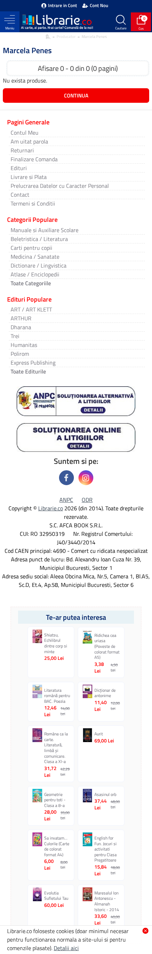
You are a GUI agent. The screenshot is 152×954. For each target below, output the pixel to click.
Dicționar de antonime (105, 693)
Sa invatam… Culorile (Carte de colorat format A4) (56, 846)
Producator (66, 36)
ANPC (66, 499)
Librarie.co (50, 508)
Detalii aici (66, 948)
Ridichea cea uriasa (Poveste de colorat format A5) (106, 646)
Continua (76, 95)
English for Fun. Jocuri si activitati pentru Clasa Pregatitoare (105, 849)
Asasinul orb (105, 794)
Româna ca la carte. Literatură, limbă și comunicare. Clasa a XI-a (56, 747)
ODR (87, 499)
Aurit (98, 734)
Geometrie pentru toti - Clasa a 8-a (54, 800)
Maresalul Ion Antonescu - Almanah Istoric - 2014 (106, 901)
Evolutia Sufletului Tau (56, 895)
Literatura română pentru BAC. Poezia (57, 696)
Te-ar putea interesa (76, 617)
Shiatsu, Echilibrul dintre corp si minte (55, 643)
